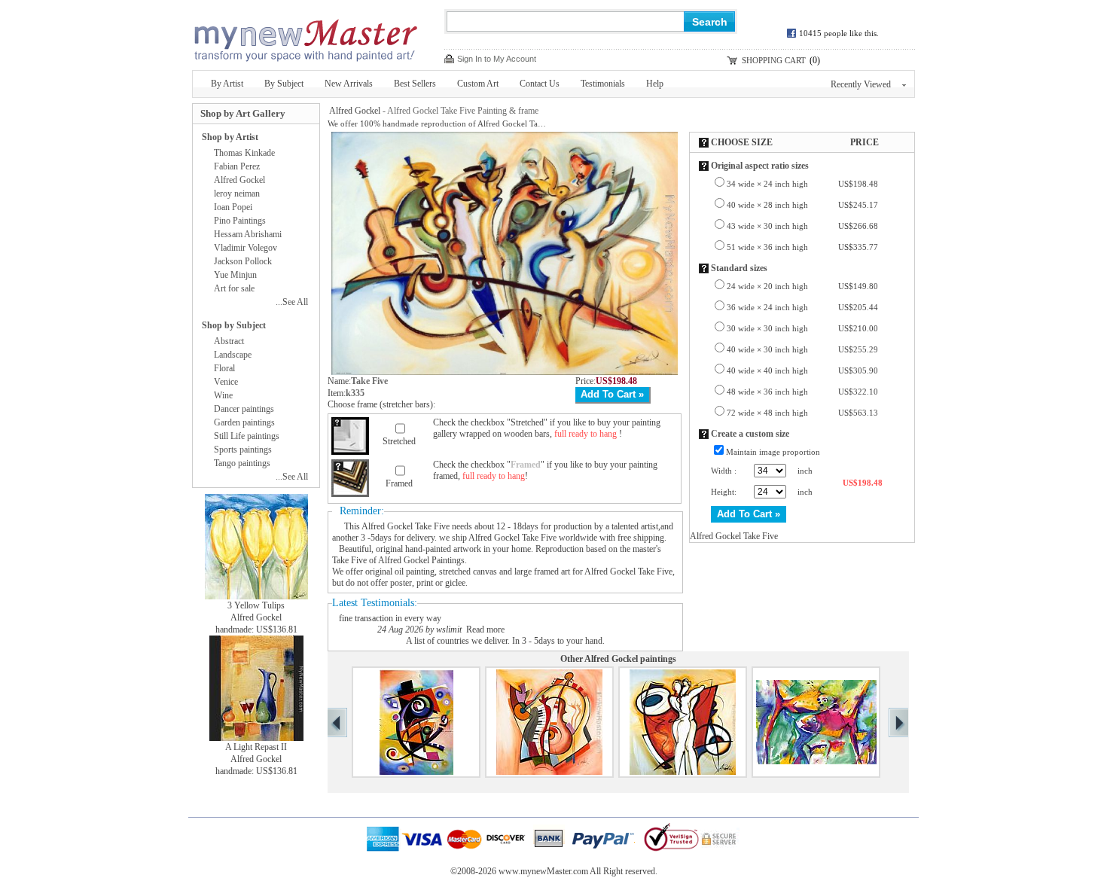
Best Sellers (415, 83)
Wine (223, 395)
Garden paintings (244, 422)
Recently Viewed (861, 84)
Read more (485, 629)
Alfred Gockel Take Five (405, 526)
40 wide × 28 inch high (802, 204)
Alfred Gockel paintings (630, 659)
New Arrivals (349, 83)
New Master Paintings (305, 36)
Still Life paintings (246, 436)
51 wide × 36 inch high (802, 246)
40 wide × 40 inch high (802, 370)
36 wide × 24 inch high (802, 307)
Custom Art (478, 83)
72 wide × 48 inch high (802, 412)
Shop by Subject (234, 325)
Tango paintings (242, 463)
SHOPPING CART (774, 60)
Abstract (229, 341)
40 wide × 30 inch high (802, 349)
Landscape (233, 354)
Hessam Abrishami (248, 234)
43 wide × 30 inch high (802, 225)
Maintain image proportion (773, 451)
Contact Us (540, 83)
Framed (399, 483)
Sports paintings (243, 449)
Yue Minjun (235, 275)
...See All (292, 302)
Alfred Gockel (354, 110)
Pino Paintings (240, 220)
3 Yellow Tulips (256, 605)
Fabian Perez (237, 166)
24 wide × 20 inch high (802, 286)
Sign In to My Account (496, 58)
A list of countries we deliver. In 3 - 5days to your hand (504, 641)
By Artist (227, 83)
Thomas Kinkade (244, 153)
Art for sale (234, 288)
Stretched (399, 441)
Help (654, 83)
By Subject (283, 83)
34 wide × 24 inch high (802, 183)
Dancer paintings (244, 409)
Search (709, 22)
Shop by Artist (230, 137)
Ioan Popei (233, 207)
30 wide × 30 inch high (802, 328)
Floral (224, 368)
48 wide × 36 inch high (802, 391)
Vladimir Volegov (245, 247)
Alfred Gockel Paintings (421, 560)
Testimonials (603, 83)
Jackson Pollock (243, 261)
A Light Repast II (256, 747)
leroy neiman (237, 193)
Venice (226, 381)
